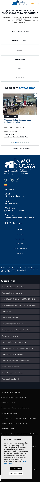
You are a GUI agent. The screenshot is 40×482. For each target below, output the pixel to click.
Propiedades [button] (19, 239)
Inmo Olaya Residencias (9, 413)
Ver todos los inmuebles (20, 148)
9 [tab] (28, 142)
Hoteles (20, 50)
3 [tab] (16, 142)
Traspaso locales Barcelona (12, 293)
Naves (20, 68)
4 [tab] (18, 142)
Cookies (15, 269)
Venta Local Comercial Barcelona (14, 342)
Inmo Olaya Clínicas (8, 403)
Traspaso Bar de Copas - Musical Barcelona (17, 348)
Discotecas (20, 59)
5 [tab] (20, 142)
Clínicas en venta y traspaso (11, 392)
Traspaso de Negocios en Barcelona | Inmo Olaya (18, 418)
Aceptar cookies (16, 468)
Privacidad (5, 269)
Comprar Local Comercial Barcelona (14, 423)
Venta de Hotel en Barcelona (12, 373)
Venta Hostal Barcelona (10, 367)
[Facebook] (6, 180)
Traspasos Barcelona (20, 31)
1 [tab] (11, 142)
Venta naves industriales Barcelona (13, 397)
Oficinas (20, 78)
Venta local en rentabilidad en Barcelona (16, 330)
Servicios (19, 244)
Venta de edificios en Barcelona (13, 287)
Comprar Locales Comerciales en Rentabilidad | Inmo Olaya (20, 435)
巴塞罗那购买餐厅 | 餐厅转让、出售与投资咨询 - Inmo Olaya (21, 305)
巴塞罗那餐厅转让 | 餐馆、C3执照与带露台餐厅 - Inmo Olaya (21, 299)
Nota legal (28, 267)
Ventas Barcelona (20, 41)
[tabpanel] (20, 116)
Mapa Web (24, 269)
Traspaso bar (6, 311)
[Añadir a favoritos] (35, 95)
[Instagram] (17, 180)
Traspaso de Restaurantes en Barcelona (19, 269)
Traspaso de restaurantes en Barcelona (15, 408)
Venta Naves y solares (10, 336)
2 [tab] (13, 142)
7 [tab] (24, 142)
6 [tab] (22, 142)
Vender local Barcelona (10, 318)
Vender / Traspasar (20, 248)
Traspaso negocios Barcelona (12, 324)
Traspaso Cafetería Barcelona (12, 354)
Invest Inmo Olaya (7, 429)
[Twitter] (12, 180)
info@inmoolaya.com (14, 196)
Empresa (20, 234)
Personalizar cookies (16, 473)
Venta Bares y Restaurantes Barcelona (15, 361)
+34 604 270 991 (15, 210)
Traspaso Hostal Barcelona (11, 379)
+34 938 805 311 (12, 203)
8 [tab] (26, 142)
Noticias (20, 253)
